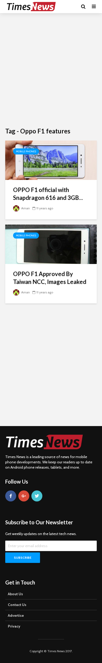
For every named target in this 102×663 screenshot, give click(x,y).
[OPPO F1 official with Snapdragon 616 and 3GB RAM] (51, 159)
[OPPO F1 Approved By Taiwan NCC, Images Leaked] (51, 243)
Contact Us (17, 604)
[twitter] (36, 495)
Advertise (16, 615)
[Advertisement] (51, 69)
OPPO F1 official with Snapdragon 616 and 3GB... (48, 193)
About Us (15, 594)
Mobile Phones (26, 151)
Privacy (14, 626)
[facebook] (10, 495)
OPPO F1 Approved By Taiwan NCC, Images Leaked (49, 277)
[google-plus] (23, 495)
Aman (25, 208)
